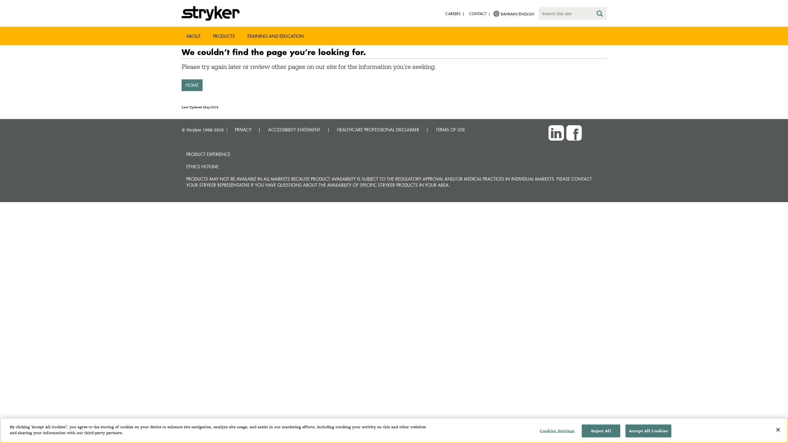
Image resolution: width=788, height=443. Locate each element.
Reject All (601, 431)
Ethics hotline (202, 167)
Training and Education (275, 36)
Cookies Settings (557, 431)
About (193, 36)
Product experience (208, 154)
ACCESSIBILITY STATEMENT (294, 130)
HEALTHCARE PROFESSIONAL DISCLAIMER (378, 130)
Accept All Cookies (648, 431)
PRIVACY (243, 130)
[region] (394, 430)
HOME (192, 85)
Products (224, 36)
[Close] (778, 430)
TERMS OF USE (450, 130)
